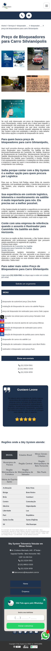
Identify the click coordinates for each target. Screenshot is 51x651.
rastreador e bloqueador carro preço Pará (18, 349)
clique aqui (29, 275)
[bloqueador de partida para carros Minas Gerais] (38, 59)
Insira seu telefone (25, 612)
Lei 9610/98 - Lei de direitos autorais (26, 534)
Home (25, 584)
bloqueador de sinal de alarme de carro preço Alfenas (23, 323)
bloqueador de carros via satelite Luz (16, 339)
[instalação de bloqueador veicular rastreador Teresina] (13, 108)
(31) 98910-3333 (26, 369)
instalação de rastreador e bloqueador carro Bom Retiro (23, 344)
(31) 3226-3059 (26, 372)
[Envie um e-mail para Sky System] (29, 15)
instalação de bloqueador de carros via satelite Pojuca (23, 306)
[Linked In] (31, 632)
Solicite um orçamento (26, 284)
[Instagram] (15, 632)
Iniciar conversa (25, 626)
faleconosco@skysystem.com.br (26, 572)
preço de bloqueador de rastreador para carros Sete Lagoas (25, 311)
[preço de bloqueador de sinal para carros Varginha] (38, 84)
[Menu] (46, 6)
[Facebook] (20, 632)
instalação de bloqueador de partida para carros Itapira (23, 335)
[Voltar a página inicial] (6, 6)
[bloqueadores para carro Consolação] (13, 84)
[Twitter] (25, 632)
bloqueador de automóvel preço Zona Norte (19, 302)
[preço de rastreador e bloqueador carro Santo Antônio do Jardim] (13, 59)
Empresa (25, 591)
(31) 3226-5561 (16, 275)
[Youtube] (36, 632)
